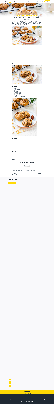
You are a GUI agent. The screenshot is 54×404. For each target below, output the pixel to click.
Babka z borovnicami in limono (37, 174)
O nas (14, 1)
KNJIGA (47, 1)
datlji (19, 170)
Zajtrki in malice (34, 15)
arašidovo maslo (15, 170)
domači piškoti (22, 170)
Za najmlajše (29, 15)
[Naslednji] (14, 183)
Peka (20, 15)
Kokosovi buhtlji (14, 174)
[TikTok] (31, 393)
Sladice (19, 15)
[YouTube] (28, 393)
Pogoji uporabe (24, 396)
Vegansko (26, 15)
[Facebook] (40, 1)
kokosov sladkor (27, 170)
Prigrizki (23, 15)
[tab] (10, 379)
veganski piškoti (32, 170)
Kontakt (34, 396)
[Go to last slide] (10, 183)
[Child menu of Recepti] (10, 2)
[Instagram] (42, 1)
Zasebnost (29, 396)
